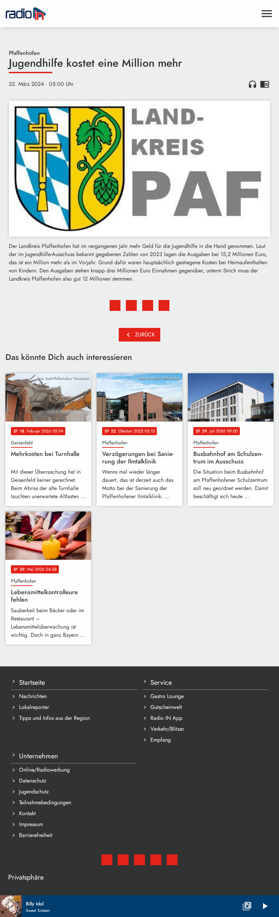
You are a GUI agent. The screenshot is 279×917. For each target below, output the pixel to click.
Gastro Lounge (167, 696)
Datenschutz (32, 781)
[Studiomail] (106, 859)
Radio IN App (166, 718)
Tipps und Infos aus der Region (54, 718)
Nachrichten (33, 696)
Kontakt (27, 813)
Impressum (31, 824)
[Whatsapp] (155, 859)
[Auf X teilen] (131, 305)
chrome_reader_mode (264, 84)
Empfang (160, 740)
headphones (252, 84)
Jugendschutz (34, 791)
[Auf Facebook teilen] (115, 305)
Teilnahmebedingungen (45, 802)
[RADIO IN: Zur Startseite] (131, 13)
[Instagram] (139, 859)
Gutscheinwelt (166, 707)
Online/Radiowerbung (44, 770)
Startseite (32, 682)
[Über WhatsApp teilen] (147, 305)
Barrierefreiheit (35, 835)
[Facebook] (123, 859)
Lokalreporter (34, 707)
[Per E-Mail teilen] (164, 305)
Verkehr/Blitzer (167, 729)
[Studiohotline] (172, 859)
